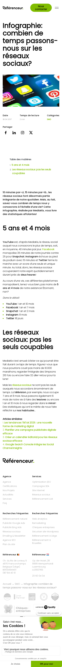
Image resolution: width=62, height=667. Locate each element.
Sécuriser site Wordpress (45, 531)
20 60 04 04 (38, 575)
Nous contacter (41, 8)
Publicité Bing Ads (12, 527)
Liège (16, 566)
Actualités (8, 494)
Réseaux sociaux (41, 494)
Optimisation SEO (41, 481)
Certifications (10, 486)
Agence (7, 481)
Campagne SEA (40, 486)
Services (7, 498)
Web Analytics (39, 518)
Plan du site (9, 544)
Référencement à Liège (44, 535)
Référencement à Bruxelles (41, 542)
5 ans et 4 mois (19, 165)
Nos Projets (9, 490)
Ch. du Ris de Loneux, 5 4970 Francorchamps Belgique (15, 563)
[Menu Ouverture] (56, 8)
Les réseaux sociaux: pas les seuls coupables (30, 171)
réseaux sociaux (21, 385)
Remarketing (39, 523)
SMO (49, 119)
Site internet (38, 490)
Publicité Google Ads (14, 523)
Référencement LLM (42, 498)
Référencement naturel (15, 518)
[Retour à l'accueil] (16, 8)
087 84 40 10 (9, 572)
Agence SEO (9, 540)
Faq (5, 503)
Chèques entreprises (43, 527)
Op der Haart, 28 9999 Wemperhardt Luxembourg (42, 563)
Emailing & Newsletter (14, 535)
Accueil (7, 584)
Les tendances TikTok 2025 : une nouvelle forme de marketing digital (27, 424)
